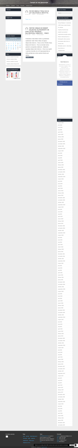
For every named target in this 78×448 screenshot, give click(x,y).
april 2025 (60, 160)
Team (17, 5)
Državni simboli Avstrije (12, 61)
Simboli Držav (29, 5)
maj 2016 (60, 411)
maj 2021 (60, 270)
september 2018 (61, 345)
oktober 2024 (61, 174)
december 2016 (61, 394)
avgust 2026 (60, 123)
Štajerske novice (26, 442)
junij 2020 (60, 296)
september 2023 (61, 205)
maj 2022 (60, 242)
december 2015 (61, 422)
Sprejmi (72, 445)
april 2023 (60, 216)
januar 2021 (60, 280)
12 (6, 45)
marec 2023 (60, 219)
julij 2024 (60, 181)
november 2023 (61, 200)
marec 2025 (60, 162)
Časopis (13, 5)
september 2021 (61, 261)
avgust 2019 (60, 319)
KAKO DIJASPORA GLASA (64, 20)
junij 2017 (60, 380)
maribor (27, 436)
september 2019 (61, 317)
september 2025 (61, 148)
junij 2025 (60, 155)
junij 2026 (60, 127)
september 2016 (61, 401)
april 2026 (60, 132)
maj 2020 (60, 298)
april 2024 (60, 188)
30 (15, 49)
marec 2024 (60, 191)
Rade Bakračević (33, 436)
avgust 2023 (60, 207)
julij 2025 (60, 153)
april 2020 (60, 301)
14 (11, 45)
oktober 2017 (61, 371)
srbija (29, 438)
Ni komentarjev (40, 14)
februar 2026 (61, 137)
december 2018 (61, 338)
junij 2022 (60, 240)
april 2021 (60, 273)
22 (13, 47)
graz (24, 436)
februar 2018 (61, 362)
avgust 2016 (60, 404)
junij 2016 (60, 408)
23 (15, 47)
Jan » (10, 50)
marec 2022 (60, 247)
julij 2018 (60, 350)
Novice (8, 5)
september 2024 (61, 176)
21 (11, 47)
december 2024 (61, 169)
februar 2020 (61, 305)
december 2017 (61, 366)
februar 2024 (61, 193)
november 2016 (61, 397)
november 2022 (61, 228)
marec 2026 (60, 134)
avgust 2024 (61, 179)
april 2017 (60, 385)
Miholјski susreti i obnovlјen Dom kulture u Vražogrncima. (64, 48)
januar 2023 (60, 223)
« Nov (7, 50)
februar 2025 (61, 165)
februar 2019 (61, 333)
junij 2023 (60, 212)
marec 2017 (60, 387)
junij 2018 (60, 352)
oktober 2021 (61, 258)
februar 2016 (61, 418)
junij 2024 (60, 183)
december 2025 (61, 141)
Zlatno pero (31, 440)
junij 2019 (60, 324)
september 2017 (61, 373)
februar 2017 (61, 390)
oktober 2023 (61, 202)
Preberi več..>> (28, 19)
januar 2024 (60, 195)
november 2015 (61, 425)
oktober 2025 (61, 146)
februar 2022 (61, 249)
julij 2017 (60, 378)
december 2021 (61, 254)
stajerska (33, 438)
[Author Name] (26, 11)
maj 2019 (60, 326)
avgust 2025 (60, 151)
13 (8, 45)
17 (17, 45)
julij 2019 (60, 322)
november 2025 (61, 144)
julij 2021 (60, 265)
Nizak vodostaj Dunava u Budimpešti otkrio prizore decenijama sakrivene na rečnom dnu (64, 40)
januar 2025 (60, 167)
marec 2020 (60, 303)
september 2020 (61, 289)
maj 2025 (60, 158)
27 (8, 49)
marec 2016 (60, 415)
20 (8, 47)
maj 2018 (60, 355)
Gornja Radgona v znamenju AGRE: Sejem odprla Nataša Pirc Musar (64, 25)
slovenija (25, 438)
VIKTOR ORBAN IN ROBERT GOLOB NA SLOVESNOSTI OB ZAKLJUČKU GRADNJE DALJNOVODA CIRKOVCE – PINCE (37, 31)
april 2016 (60, 413)
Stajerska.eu (25, 440)
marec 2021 (60, 275)
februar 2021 (61, 277)
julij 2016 (60, 406)
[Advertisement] (13, 25)
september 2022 (61, 233)
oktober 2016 (61, 399)
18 (19, 45)
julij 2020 (60, 294)
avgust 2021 (60, 263)
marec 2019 (60, 331)
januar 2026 (60, 139)
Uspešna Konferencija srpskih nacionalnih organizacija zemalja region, (64, 32)
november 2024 (61, 172)
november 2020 (61, 284)
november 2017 (61, 369)
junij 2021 (60, 268)
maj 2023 (60, 214)
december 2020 (61, 282)
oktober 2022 (61, 230)
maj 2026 (60, 130)
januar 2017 (60, 392)
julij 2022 (60, 237)
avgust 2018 (60, 348)
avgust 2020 (60, 291)
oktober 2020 (61, 287)
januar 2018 (60, 364)
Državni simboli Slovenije (13, 57)
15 (13, 45)
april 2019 (60, 329)
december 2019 (61, 310)
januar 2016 (60, 420)
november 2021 (61, 256)
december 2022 (61, 226)
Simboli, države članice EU (13, 64)
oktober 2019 (61, 315)
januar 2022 (60, 251)
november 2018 (61, 340)
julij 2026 (60, 125)
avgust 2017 (60, 376)
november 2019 (61, 312)
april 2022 (60, 244)
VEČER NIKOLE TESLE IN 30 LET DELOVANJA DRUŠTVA (39, 12)
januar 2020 (60, 308)
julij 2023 (60, 209)
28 (11, 49)
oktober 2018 (61, 343)
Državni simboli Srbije (12, 59)
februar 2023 (61, 221)
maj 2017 (60, 383)
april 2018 (60, 357)
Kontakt (22, 5)
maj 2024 (60, 186)
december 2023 (61, 198)
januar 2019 (60, 336)
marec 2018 (60, 359)
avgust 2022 (60, 235)
